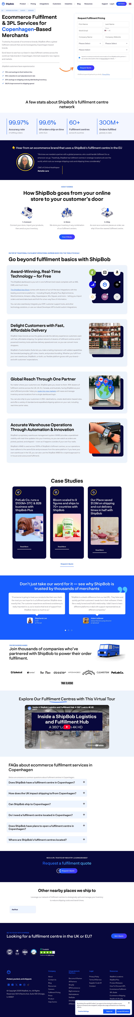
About (50, 976)
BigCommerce (74, 991)
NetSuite (72, 997)
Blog (79, 4)
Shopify (71, 985)
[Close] (129, 1003)
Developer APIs (74, 1000)
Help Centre (52, 1002)
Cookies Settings (83, 1011)
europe (23, 10)
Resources (88, 4)
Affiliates (72, 1004)
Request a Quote (67, 564)
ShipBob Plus (114, 980)
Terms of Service (95, 980)
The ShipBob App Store (20, 290)
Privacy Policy (104, 58)
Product (23, 4)
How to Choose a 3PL (118, 986)
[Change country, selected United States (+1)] (106, 30)
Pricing (33, 4)
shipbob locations (11, 10)
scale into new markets (47, 391)
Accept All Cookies (123, 1011)
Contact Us (52, 980)
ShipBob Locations (116, 976)
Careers (51, 989)
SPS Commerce (74, 988)
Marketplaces (74, 994)
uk (2, 10)
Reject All (109, 1011)
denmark (31, 10)
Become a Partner (75, 978)
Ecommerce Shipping (117, 995)
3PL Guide (113, 992)
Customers (57, 4)
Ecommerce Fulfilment (118, 989)
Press (50, 995)
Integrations (44, 4)
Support (105, 4)
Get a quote (121, 3)
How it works (67, 237)
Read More (24, 547)
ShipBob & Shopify (116, 999)
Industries (68, 4)
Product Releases (116, 983)
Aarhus (15, 909)
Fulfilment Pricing (54, 992)
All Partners (73, 981)
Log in (112, 4)
